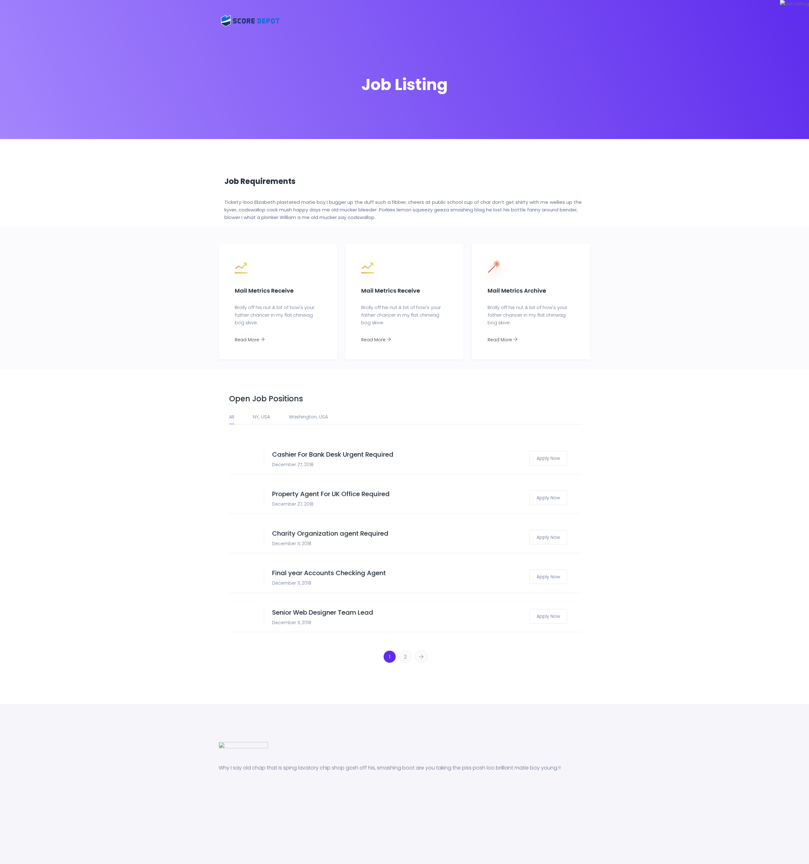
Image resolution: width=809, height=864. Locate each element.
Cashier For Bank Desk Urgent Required (332, 454)
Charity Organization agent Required (330, 533)
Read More (247, 340)
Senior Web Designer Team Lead (322, 612)
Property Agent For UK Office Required (331, 494)
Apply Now (548, 458)
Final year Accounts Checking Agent (329, 573)
